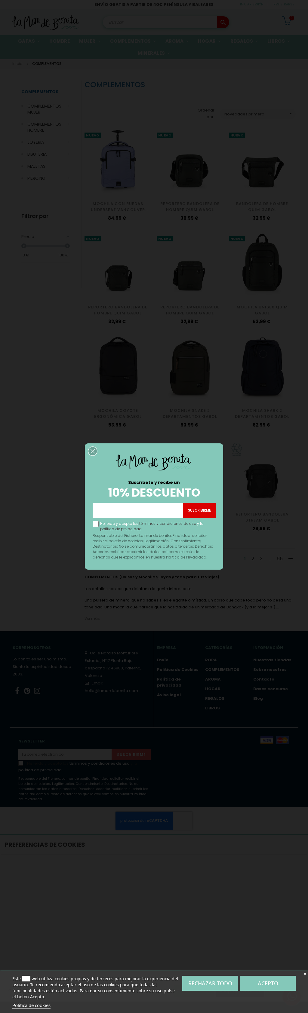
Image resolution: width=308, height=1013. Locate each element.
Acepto (268, 983)
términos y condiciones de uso (167, 523)
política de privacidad (121, 528)
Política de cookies (31, 1005)
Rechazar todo (210, 983)
